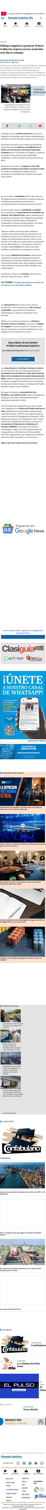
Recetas (25, 1494)
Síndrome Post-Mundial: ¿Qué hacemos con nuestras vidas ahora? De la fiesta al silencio (21, 808)
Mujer (24, 1488)
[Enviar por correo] (40, 126)
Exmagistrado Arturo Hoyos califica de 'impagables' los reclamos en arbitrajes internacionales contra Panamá (12, 1070)
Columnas (6, 1329)
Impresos (25, 1497)
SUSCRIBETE (23, 359)
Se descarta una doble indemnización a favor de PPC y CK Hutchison (22, 1193)
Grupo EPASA (9, 1499)
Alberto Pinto (5, 62)
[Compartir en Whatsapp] (30, 126)
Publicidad (11, 1493)
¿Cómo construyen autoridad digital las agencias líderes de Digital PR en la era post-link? (22, 921)
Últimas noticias (10, 1006)
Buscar (9, 1479)
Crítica (25, 1478)
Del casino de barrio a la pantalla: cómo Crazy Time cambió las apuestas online (20, 883)
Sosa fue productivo (9, 1113)
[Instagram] (42, 1463)
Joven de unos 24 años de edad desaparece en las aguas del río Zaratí (13, 1025)
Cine (24, 1491)
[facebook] (24, 1463)
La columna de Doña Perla (10, 1309)
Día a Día (24, 1483)
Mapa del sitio (10, 1484)
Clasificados (11, 1489)
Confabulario (5, 1158)
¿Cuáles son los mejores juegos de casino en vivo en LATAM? (21, 959)
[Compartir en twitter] (19, 126)
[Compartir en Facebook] (7, 126)
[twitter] (30, 1463)
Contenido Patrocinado (12, 773)
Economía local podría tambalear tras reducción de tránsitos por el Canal (20, 1269)
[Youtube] (36, 1463)
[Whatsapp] (18, 1463)
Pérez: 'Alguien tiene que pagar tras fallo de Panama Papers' (20, 1234)
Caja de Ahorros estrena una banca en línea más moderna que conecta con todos (23, 845)
